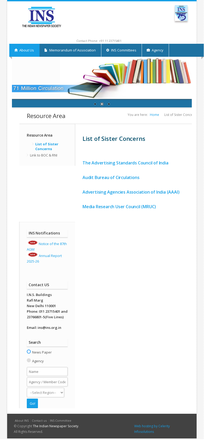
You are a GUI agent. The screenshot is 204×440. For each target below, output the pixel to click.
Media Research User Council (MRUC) (119, 207)
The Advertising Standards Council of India (125, 163)
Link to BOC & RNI (43, 155)
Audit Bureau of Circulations (111, 177)
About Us (26, 50)
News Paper (42, 352)
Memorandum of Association (72, 50)
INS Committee (60, 420)
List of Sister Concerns (46, 146)
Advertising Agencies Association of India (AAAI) (131, 192)
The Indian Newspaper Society (55, 426)
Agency (157, 50)
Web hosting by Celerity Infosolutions (152, 429)
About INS (22, 420)
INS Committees (123, 50)
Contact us (39, 420)
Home (154, 114)
